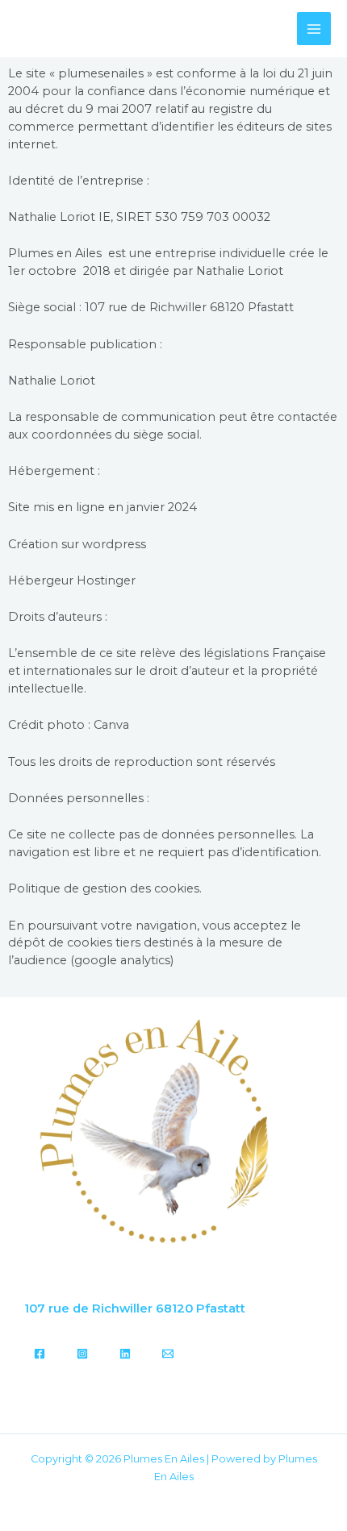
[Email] (168, 1353)
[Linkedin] (125, 1353)
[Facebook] (39, 1353)
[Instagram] (82, 1353)
